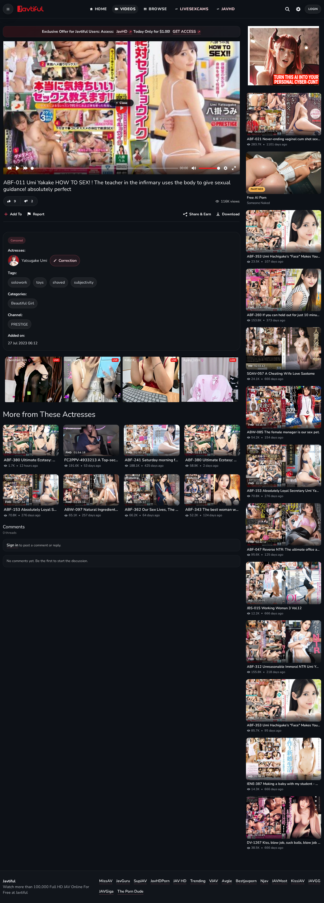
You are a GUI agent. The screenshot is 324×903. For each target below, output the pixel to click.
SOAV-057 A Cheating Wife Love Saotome (281, 373)
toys (40, 282)
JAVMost (279, 881)
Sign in (12, 545)
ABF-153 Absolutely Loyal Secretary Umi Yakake (31, 509)
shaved (59, 282)
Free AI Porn (256, 197)
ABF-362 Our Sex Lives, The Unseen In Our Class (152, 509)
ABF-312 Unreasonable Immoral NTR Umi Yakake (283, 666)
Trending (197, 881)
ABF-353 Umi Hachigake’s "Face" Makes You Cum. (283, 256)
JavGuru (123, 881)
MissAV (105, 881)
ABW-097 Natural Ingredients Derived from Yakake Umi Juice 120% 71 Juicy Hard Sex (91, 509)
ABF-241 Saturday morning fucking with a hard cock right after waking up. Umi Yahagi (152, 460)
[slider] (104, 168)
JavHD (121, 31)
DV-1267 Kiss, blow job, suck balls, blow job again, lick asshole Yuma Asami (283, 842)
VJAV (213, 881)
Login (313, 9)
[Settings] (298, 9)
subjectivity (83, 282)
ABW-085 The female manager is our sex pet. (283, 432)
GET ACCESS (184, 31)
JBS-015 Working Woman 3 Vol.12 (274, 608)
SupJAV (140, 881)
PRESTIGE (19, 324)
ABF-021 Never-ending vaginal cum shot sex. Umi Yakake (283, 139)
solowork (19, 282)
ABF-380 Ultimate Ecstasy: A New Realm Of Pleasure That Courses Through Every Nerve (31, 460)
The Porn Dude (130, 891)
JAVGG (314, 881)
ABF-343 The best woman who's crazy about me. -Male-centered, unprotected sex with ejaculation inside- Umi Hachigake (212, 509)
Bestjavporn (246, 881)
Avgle (227, 881)
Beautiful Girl (22, 303)
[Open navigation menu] (8, 9)
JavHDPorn (160, 881)
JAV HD (179, 881)
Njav (264, 881)
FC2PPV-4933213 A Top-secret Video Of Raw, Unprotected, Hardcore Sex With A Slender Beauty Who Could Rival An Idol (91, 460)
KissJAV (298, 881)
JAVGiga (106, 891)
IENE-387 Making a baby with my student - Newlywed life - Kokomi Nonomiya (283, 783)
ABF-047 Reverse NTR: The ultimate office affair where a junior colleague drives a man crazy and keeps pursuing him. (283, 549)
